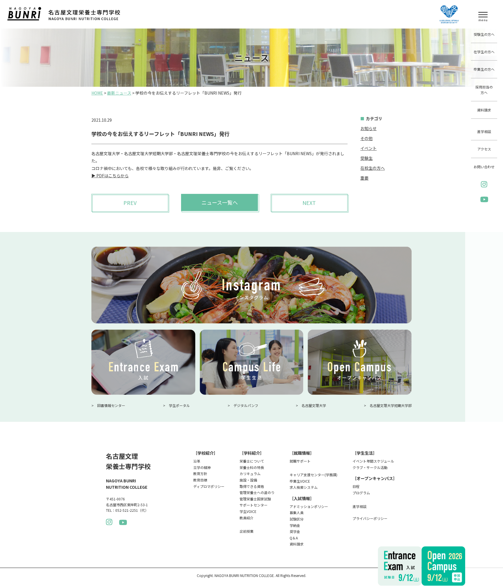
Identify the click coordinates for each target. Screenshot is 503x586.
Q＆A (294, 537)
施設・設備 (248, 479)
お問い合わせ (484, 166)
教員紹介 (247, 517)
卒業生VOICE (300, 481)
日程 (356, 486)
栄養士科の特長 (252, 467)
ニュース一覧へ (219, 202)
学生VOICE (248, 511)
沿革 (196, 460)
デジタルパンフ (245, 405)
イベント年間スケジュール (373, 460)
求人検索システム (304, 487)
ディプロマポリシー (208, 486)
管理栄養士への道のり (257, 492)
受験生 (366, 158)
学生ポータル (179, 405)
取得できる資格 (252, 486)
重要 (364, 178)
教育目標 (200, 479)
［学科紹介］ (252, 453)
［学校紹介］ (205, 453)
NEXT (309, 202)
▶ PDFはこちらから (110, 175)
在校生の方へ (372, 168)
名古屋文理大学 (314, 405)
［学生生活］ (365, 453)
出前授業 (247, 531)
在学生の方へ (484, 51)
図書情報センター (111, 405)
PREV (130, 202)
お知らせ (368, 128)
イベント (368, 148)
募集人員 (297, 512)
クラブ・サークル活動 (370, 467)
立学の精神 (202, 467)
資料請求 (484, 109)
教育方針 (200, 473)
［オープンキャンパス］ (375, 478)
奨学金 (295, 531)
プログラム (361, 492)
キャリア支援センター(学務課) (313, 474)
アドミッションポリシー (309, 506)
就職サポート (300, 460)
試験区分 (297, 518)
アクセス (484, 148)
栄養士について (252, 460)
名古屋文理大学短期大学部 (391, 405)
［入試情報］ (302, 498)
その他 (366, 138)
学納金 (295, 525)
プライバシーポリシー (370, 518)
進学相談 (484, 131)
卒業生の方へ (484, 69)
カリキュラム (250, 473)
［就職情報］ (302, 453)
